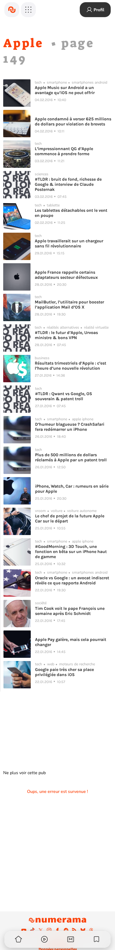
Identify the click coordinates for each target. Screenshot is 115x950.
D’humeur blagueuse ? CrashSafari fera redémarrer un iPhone (69, 427)
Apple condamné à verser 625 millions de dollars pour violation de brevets (73, 121)
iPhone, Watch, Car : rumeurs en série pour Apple (72, 489)
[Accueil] (11, 9)
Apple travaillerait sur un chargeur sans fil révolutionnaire (69, 243)
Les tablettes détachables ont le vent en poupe (71, 213)
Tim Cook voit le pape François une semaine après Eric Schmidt (70, 611)
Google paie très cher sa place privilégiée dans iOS (64, 672)
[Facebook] (57, 930)
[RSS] (74, 930)
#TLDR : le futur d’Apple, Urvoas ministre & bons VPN (66, 335)
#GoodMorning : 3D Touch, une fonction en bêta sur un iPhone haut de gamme (71, 551)
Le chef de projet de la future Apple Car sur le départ (69, 518)
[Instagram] (49, 930)
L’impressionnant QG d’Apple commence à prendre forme (64, 151)
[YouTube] (24, 930)
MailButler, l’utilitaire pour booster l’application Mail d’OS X (69, 304)
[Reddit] (66, 930)
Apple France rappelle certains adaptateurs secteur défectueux (66, 275)
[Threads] (91, 930)
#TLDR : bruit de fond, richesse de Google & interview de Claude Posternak (68, 184)
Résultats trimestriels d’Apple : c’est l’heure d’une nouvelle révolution (70, 366)
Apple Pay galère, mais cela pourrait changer (70, 642)
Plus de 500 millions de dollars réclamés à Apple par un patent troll (71, 457)
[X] (40, 930)
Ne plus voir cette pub (24, 773)
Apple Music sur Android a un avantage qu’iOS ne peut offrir (65, 90)
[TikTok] (32, 930)
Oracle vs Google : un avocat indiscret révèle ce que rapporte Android (72, 580)
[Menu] (28, 9)
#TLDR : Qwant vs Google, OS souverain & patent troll (63, 396)
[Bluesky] (83, 930)
